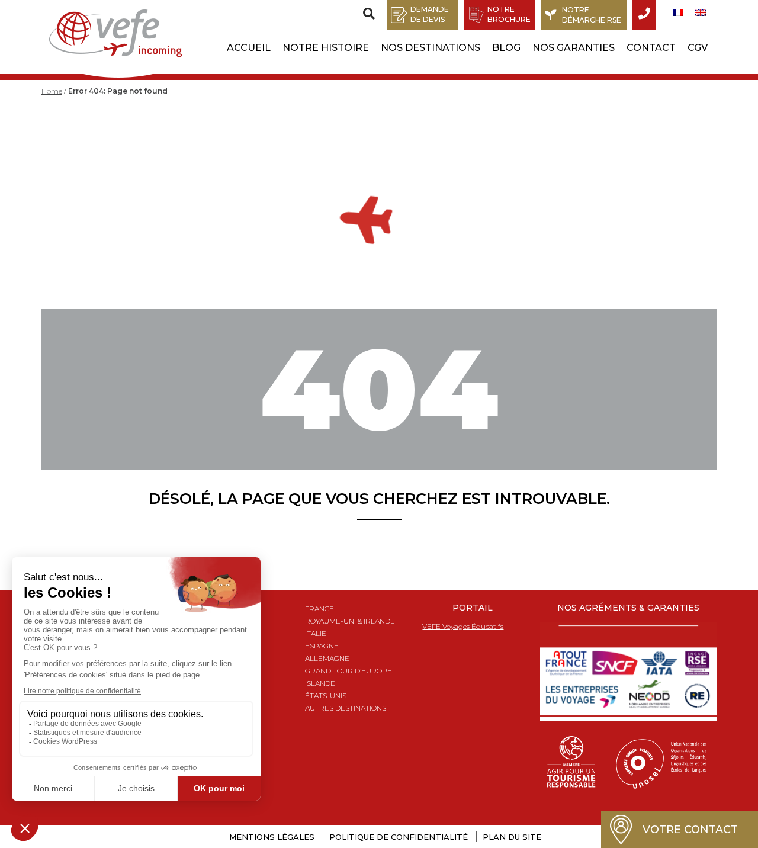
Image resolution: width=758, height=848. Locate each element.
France (319, 608)
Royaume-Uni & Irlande (350, 620)
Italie (315, 633)
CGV (698, 47)
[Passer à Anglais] (700, 12)
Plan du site (512, 836)
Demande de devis (429, 14)
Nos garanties (573, 47)
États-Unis (325, 695)
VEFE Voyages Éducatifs (462, 626)
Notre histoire (325, 47)
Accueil (249, 47)
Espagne (322, 645)
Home (51, 90)
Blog (506, 47)
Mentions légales (271, 836)
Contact (651, 47)
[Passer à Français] (678, 12)
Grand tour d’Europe (348, 670)
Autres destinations (345, 708)
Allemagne (327, 658)
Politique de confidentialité (398, 836)
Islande (320, 683)
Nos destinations (430, 47)
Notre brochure (509, 14)
